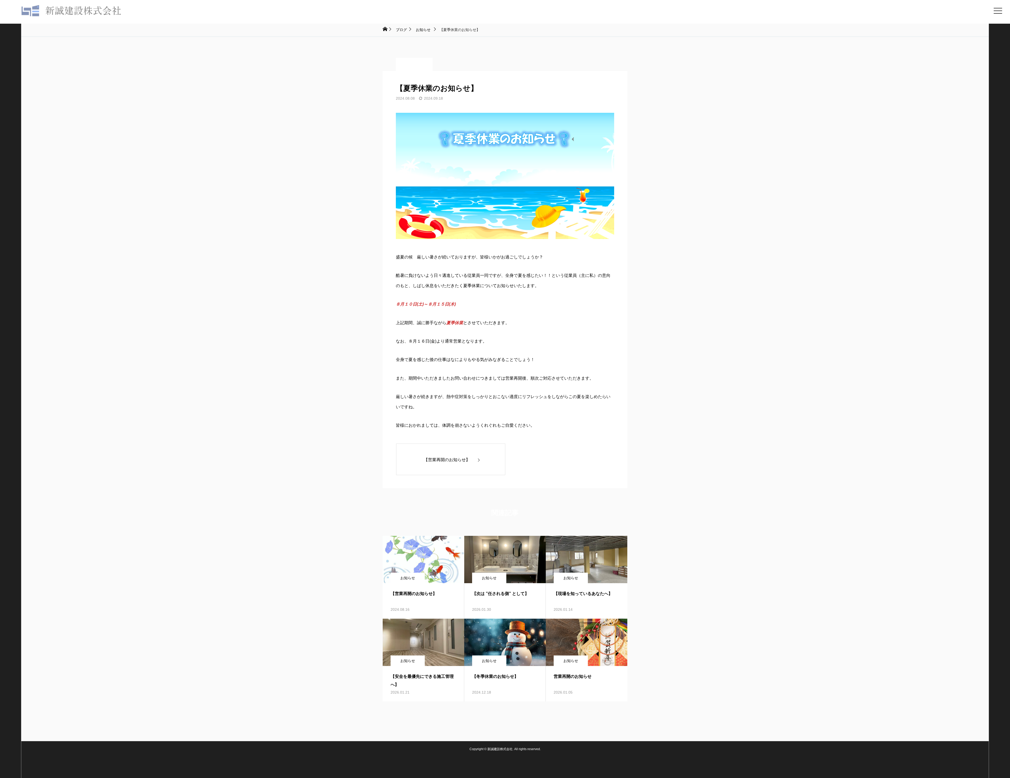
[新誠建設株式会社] (65, 10)
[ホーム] (385, 29)
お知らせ (414, 64)
